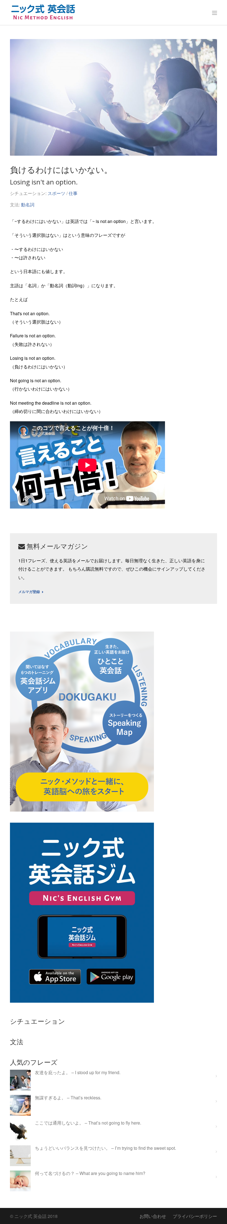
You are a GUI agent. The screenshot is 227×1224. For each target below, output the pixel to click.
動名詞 (27, 204)
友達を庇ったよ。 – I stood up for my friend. (77, 1073)
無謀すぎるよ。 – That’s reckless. (68, 1098)
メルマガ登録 (29, 592)
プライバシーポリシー (195, 1216)
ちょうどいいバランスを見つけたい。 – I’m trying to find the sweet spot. (105, 1148)
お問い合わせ (153, 1216)
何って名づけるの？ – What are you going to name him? (90, 1173)
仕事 (73, 193)
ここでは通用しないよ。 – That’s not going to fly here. (88, 1123)
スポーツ (56, 193)
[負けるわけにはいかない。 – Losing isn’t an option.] (113, 97)
